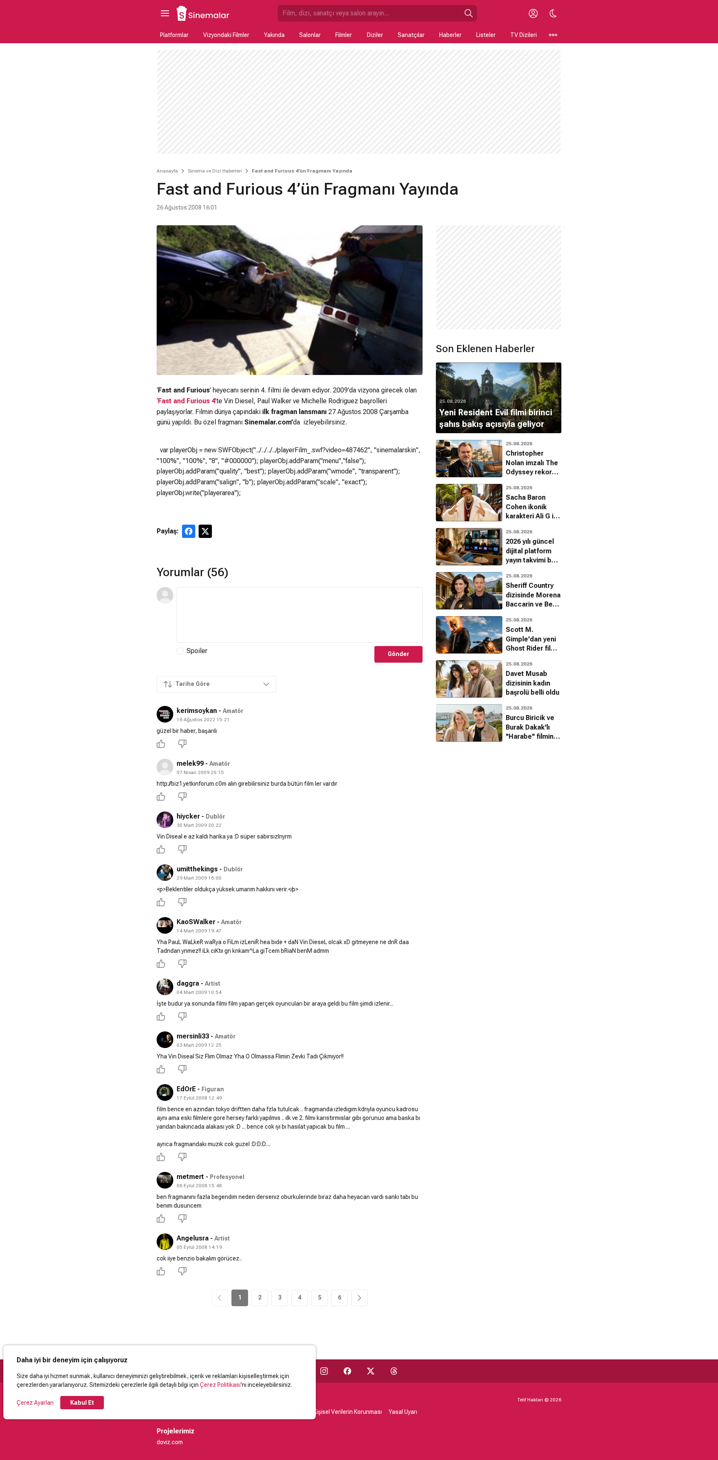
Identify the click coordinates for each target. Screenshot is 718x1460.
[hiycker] (165, 819)
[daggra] (165, 987)
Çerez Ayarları (35, 1402)
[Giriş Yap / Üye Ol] (533, 13)
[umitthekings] (165, 872)
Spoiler (197, 651)
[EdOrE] (165, 1092)
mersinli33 (193, 1036)
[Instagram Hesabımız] (324, 1371)
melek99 (190, 763)
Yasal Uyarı (403, 1411)
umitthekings (197, 869)
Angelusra (193, 1238)
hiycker (188, 816)
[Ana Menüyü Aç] (165, 13)
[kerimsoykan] (165, 714)
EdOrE (186, 1089)
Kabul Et (82, 1402)
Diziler (375, 35)
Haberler (450, 35)
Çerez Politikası (220, 1384)
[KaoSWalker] (165, 925)
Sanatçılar (411, 35)
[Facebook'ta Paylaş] (188, 531)
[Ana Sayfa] (203, 13)
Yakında (274, 35)
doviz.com (170, 1442)
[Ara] (468, 13)
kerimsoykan (197, 711)
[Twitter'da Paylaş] (205, 531)
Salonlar (310, 35)
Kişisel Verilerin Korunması (347, 1411)
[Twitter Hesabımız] (370, 1371)
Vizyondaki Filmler (226, 35)
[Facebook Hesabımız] (347, 1371)
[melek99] (165, 767)
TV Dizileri (523, 35)
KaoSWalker (196, 922)
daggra (188, 983)
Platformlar (174, 35)
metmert (190, 1177)
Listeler (486, 35)
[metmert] (165, 1180)
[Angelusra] (165, 1241)
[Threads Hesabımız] (394, 1371)
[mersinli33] (165, 1039)
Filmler (343, 35)
